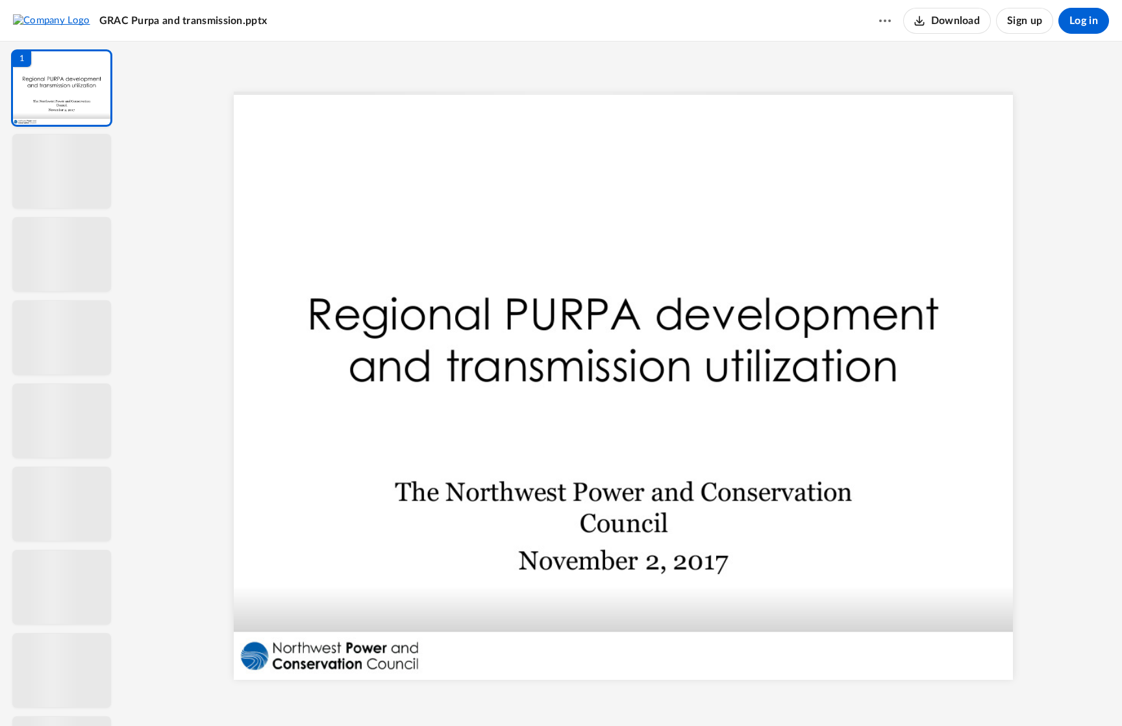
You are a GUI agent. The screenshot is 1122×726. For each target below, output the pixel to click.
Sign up (1024, 21)
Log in (1083, 21)
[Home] (51, 20)
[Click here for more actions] (885, 21)
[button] (61, 88)
